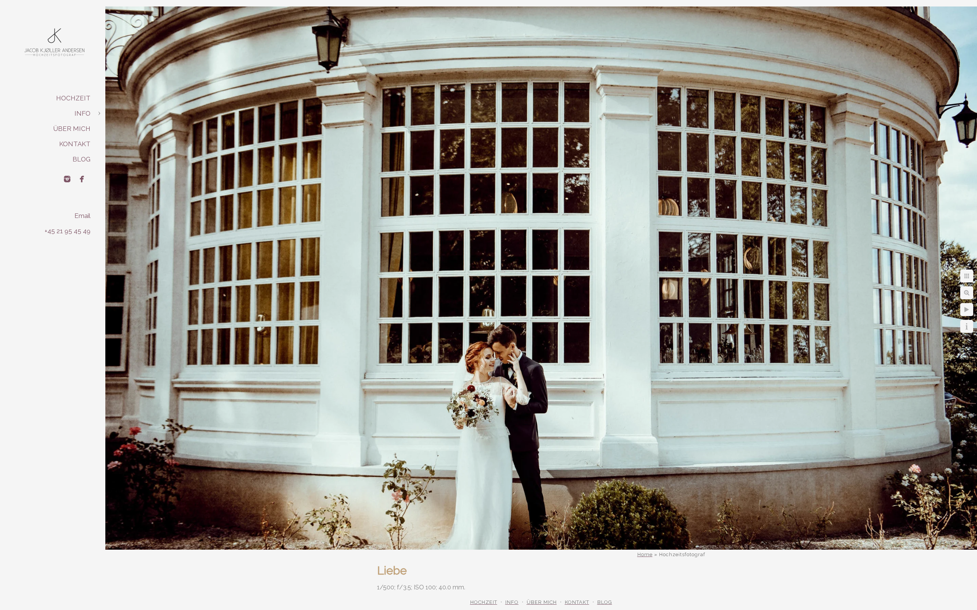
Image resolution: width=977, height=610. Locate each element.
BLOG (81, 159)
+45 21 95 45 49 (67, 231)
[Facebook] (82, 179)
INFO (82, 113)
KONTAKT (74, 144)
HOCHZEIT (73, 98)
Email (82, 215)
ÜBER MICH (71, 128)
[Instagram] (67, 179)
